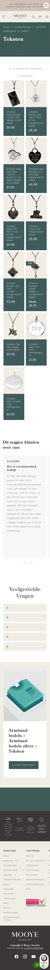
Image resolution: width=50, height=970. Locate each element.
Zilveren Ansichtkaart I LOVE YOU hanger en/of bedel (14, 117)
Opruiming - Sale (10, 861)
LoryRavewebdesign (33, 948)
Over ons (30, 856)
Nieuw (6, 856)
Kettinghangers (10, 865)
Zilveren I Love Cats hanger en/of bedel (36, 230)
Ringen (6, 884)
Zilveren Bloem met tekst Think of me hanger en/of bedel (36, 119)
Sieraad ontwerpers (12, 879)
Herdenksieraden (10, 912)
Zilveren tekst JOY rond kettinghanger (36, 349)
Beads (6, 903)
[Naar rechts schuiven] (32, 563)
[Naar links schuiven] (18, 563)
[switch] (44, 966)
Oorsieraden (8, 894)
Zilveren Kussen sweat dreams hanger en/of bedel (36, 290)
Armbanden (8, 889)
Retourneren (31, 875)
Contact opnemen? (23, 765)
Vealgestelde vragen (35, 884)
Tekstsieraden (9, 898)
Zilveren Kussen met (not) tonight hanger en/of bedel (14, 290)
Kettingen (7, 875)
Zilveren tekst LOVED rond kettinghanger (14, 404)
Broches (7, 908)
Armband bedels (10, 870)
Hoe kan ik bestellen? (35, 861)
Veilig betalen (32, 865)
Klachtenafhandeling (35, 879)
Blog (28, 889)
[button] (33, 16)
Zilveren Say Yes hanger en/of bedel (13, 347)
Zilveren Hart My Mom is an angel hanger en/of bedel (36, 174)
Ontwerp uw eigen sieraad (11, 919)
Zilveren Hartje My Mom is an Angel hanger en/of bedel (14, 233)
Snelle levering (32, 870)
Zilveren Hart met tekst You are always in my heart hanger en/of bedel (14, 176)
